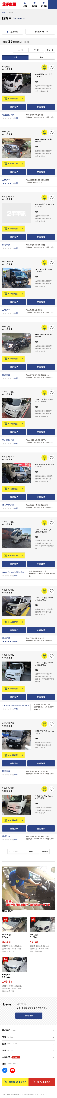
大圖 (41, 57)
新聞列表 (29, 1015)
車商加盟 (10, 1057)
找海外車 (44, 6)
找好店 (34, 6)
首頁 (3, 12)
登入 (43, 1081)
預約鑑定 (17, 1081)
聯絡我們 (14, 106)
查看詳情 (41, 106)
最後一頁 (50, 50)
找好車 (25, 6)
